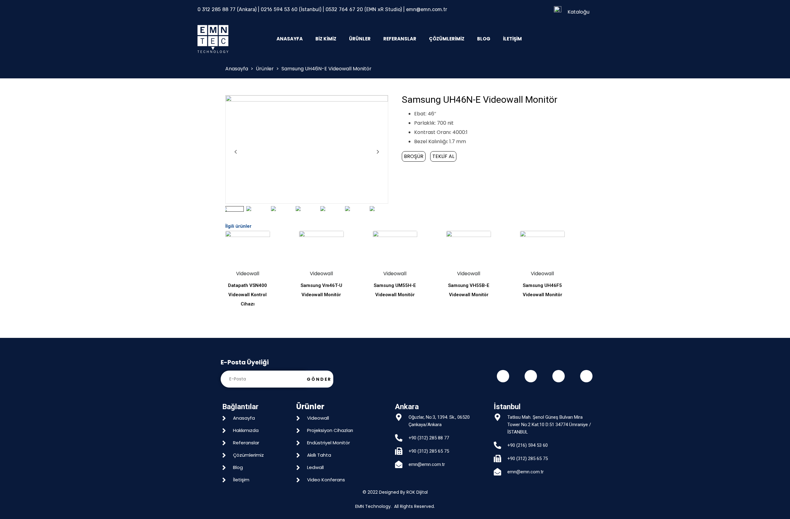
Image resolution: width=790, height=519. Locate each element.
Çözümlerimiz (446, 38)
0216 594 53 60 (279, 9)
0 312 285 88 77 (216, 9)
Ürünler (360, 38)
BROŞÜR (413, 156)
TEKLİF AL (443, 156)
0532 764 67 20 (344, 9)
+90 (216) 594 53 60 (527, 445)
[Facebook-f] (503, 376)
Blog (483, 38)
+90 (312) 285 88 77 (429, 438)
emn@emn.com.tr (426, 9)
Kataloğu (578, 11)
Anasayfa (289, 38)
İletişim (512, 38)
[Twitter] (531, 376)
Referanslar (399, 38)
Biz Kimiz (325, 38)
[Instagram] (558, 376)
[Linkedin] (586, 376)
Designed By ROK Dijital (403, 492)
